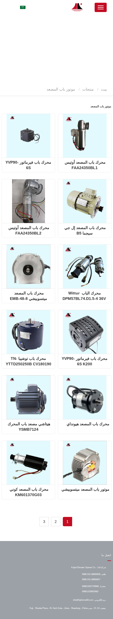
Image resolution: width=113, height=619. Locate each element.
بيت (104, 89)
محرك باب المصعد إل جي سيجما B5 (84, 230)
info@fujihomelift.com (83, 599)
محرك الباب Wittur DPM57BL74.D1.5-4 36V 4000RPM (85, 296)
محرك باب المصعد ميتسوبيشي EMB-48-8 (28, 296)
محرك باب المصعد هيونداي (88, 424)
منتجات (88, 89)
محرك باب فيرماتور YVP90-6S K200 (85, 361)
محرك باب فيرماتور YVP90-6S (28, 165)
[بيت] (77, 7)
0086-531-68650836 (91, 574)
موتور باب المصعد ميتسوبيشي (85, 489)
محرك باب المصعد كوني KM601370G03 (29, 492)
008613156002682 (90, 591)
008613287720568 (90, 586)
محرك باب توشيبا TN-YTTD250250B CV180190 (28, 361)
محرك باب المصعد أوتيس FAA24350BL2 (28, 230)
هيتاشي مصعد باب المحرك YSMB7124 (28, 427)
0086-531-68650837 (91, 579)
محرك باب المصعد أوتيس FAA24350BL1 (85, 165)
